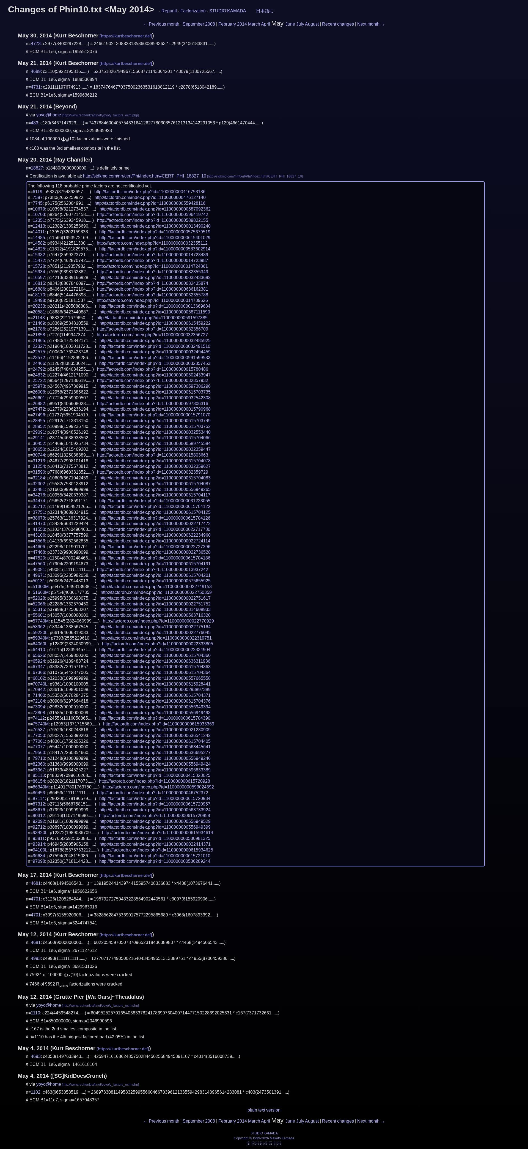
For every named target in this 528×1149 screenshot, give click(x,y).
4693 (36, 1056)
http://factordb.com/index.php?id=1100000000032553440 (155, 432)
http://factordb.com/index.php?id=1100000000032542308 (155, 397)
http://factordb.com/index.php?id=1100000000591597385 (152, 317)
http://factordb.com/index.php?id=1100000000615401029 (154, 237)
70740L (40, 684)
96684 (39, 855)
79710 (39, 758)
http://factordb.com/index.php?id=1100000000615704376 (155, 701)
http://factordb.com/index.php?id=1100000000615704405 (155, 741)
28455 (39, 420)
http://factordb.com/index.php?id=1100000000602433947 (155, 375)
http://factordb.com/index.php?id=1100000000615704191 (155, 563)
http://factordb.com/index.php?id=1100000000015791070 (154, 415)
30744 (39, 455)
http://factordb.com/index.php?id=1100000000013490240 (155, 226)
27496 (39, 415)
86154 (39, 781)
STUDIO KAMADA (227, 11)
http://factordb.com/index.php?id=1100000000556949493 (155, 712)
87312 (39, 804)
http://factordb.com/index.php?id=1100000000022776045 (155, 632)
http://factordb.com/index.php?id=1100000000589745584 (155, 443)
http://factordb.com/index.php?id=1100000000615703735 (155, 392)
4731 (36, 87)
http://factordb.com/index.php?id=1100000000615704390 (154, 718)
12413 (39, 226)
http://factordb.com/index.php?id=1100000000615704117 (155, 495)
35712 (39, 506)
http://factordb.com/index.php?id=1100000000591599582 (154, 357)
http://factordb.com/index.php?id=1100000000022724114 (155, 541)
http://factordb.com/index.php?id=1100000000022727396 (154, 546)
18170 (39, 295)
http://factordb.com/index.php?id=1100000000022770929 (158, 621)
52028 (39, 598)
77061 (39, 741)
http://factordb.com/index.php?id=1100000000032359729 (152, 472)
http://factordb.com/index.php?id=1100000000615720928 (154, 781)
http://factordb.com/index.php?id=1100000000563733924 (155, 809)
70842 (39, 689)
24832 (39, 375)
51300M (41, 586)
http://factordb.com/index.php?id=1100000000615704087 (155, 483)
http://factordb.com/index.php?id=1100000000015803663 (152, 455)
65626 (39, 655)
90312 (39, 815)
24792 (39, 369)
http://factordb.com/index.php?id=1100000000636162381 (152, 289)
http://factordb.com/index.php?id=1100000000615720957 (154, 804)
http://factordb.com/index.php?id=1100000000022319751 (156, 638)
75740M (41, 724)
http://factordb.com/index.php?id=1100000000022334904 (154, 649)
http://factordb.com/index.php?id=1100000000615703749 (155, 420)
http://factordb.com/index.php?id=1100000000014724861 (152, 266)
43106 (39, 535)
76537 (39, 729)
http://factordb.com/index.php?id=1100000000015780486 (152, 369)
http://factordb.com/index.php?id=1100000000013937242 (152, 569)
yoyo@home (48, 115)
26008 (39, 392)
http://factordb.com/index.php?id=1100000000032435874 (152, 283)
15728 (39, 266)
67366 (39, 672)
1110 (35, 1013)
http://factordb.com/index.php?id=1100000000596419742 (152, 214)
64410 (39, 649)
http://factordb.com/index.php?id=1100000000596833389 (155, 770)
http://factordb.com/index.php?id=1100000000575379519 (154, 232)
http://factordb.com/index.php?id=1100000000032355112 (152, 243)
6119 (37, 191)
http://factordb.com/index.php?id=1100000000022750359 (156, 592)
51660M (41, 592)
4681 (36, 883)
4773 (36, 43)
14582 (39, 243)
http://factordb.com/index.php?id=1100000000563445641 (155, 746)
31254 (39, 466)
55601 (39, 615)
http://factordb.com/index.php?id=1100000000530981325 (154, 838)
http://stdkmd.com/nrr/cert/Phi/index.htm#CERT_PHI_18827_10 (144, 176)
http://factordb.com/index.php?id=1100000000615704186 (154, 558)
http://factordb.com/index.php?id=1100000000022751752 (155, 604)
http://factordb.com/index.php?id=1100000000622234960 (155, 535)
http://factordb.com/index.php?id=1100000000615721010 (154, 855)
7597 (38, 197)
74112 (39, 718)
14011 (39, 232)
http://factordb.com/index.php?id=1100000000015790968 (155, 409)
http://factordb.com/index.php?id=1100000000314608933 (155, 609)
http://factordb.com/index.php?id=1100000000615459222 (155, 323)
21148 (39, 317)
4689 (36, 71)
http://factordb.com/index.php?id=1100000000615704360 (155, 655)
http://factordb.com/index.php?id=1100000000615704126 (154, 518)
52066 (39, 604)
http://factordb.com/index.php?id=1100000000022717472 (155, 523)
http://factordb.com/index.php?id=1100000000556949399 (155, 827)
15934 (39, 271)
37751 (39, 512)
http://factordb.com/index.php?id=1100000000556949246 (155, 758)
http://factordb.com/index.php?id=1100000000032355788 (152, 295)
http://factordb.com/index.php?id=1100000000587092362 (155, 209)
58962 (39, 626)
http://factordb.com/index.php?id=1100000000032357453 (154, 363)
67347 (39, 666)
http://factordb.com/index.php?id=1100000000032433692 (155, 277)
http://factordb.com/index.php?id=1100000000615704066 (155, 437)
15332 (39, 254)
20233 (39, 306)
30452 (39, 443)
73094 (39, 707)
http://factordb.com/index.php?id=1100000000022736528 (155, 552)
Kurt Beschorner (76, 35)
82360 (39, 764)
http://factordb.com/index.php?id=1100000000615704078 (155, 460)
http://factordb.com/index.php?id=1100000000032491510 (154, 346)
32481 (39, 489)
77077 (39, 746)
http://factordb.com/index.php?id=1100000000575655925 (155, 580)
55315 (39, 609)
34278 (39, 495)
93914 (39, 844)
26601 (39, 397)
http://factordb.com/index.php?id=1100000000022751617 (155, 598)
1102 (35, 1092)
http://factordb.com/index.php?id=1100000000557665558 (155, 678)
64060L (40, 644)
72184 (39, 701)
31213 (39, 460)
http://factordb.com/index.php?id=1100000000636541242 (155, 735)
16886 (39, 289)
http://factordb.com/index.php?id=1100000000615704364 (155, 672)
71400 (39, 695)
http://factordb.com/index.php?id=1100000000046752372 (152, 792)
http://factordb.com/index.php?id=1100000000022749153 (156, 586)
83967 (39, 770)
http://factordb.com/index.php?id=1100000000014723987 (152, 260)
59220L (40, 632)
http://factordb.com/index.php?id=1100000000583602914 (154, 249)
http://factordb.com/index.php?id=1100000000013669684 (154, 306)
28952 (39, 426)
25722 (39, 380)
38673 (39, 518)
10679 (39, 209)
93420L (40, 832)
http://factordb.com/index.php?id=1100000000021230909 (155, 729)
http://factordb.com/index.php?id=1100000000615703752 (155, 426)
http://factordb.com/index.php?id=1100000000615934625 (157, 850)
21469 (39, 323)
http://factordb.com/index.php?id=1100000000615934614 (157, 832)
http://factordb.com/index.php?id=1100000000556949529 (155, 821)
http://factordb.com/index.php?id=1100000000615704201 (155, 575)
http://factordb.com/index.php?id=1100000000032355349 (152, 271)
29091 (39, 432)
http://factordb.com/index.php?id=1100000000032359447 (155, 449)
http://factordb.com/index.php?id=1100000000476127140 (150, 197)
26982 (39, 403)
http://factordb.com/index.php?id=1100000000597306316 (152, 403)
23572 (39, 357)
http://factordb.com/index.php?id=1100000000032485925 (155, 340)
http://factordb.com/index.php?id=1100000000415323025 (154, 775)
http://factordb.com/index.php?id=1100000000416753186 (149, 191)
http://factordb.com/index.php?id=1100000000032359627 (155, 466)
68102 (39, 678)
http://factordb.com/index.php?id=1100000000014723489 (152, 254)
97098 (39, 861)
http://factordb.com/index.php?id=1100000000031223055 (154, 500)
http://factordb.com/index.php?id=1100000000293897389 (155, 689)
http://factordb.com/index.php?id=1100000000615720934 (154, 798)
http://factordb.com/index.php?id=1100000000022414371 (155, 844)
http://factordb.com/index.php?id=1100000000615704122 (154, 506)
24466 (39, 363)
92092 (39, 821)
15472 (39, 260)
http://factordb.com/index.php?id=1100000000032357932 (152, 380)
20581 (39, 312)
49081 (39, 569)
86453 (39, 792)
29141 (39, 437)
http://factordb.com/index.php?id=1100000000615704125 (155, 512)
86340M (41, 787)
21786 (39, 329)
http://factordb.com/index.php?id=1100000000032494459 (155, 352)
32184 (39, 478)
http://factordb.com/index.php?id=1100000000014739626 (152, 300)
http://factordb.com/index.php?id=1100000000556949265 (155, 489)
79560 (39, 752)
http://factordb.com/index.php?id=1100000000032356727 (152, 334)
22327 (39, 346)
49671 (39, 575)
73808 (39, 712)
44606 (39, 546)
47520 (39, 558)
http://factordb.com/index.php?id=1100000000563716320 (155, 615)
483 (34, 123)
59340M (41, 638)
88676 (39, 809)
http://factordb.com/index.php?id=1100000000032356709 (152, 329)
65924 (39, 661)
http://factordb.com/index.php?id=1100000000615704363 (155, 666)
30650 (39, 449)
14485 (39, 237)
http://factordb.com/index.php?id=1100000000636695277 (155, 752)
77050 (39, 735)
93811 (39, 838)
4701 (36, 899)
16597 (39, 277)
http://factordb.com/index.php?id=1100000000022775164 (155, 626)
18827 (37, 168)
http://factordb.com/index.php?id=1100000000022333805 (157, 644)
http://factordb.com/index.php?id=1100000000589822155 (152, 220)
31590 (39, 472)
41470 (39, 523)
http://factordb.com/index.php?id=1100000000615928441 (155, 684)
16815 (39, 283)
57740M (41, 621)
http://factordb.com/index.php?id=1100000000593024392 (158, 787)
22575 (39, 352)
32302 (39, 483)
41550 (39, 529)
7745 (38, 203)
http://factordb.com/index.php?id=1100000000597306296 (155, 386)
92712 (39, 827)
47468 (39, 552)
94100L (40, 850)
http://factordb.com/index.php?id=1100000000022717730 (154, 529)
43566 (39, 541)
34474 (39, 500)
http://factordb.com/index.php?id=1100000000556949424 (155, 764)
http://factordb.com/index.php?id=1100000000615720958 (154, 815)
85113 (39, 775)
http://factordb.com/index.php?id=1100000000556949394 (155, 707)
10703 (39, 214)
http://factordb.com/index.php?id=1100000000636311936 (155, 661)
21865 (39, 340)
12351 (39, 220)
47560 (39, 563)
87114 (39, 798)
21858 (39, 334)
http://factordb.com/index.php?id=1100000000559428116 (150, 203)
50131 (39, 580)
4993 (36, 958)
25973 (39, 386)
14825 (39, 249)
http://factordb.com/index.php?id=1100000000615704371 (155, 695)
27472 (39, 409)
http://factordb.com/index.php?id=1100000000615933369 (158, 724)
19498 (39, 300)
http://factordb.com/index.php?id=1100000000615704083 (155, 478)
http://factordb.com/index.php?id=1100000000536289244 (154, 861)
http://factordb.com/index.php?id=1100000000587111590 (155, 312)
